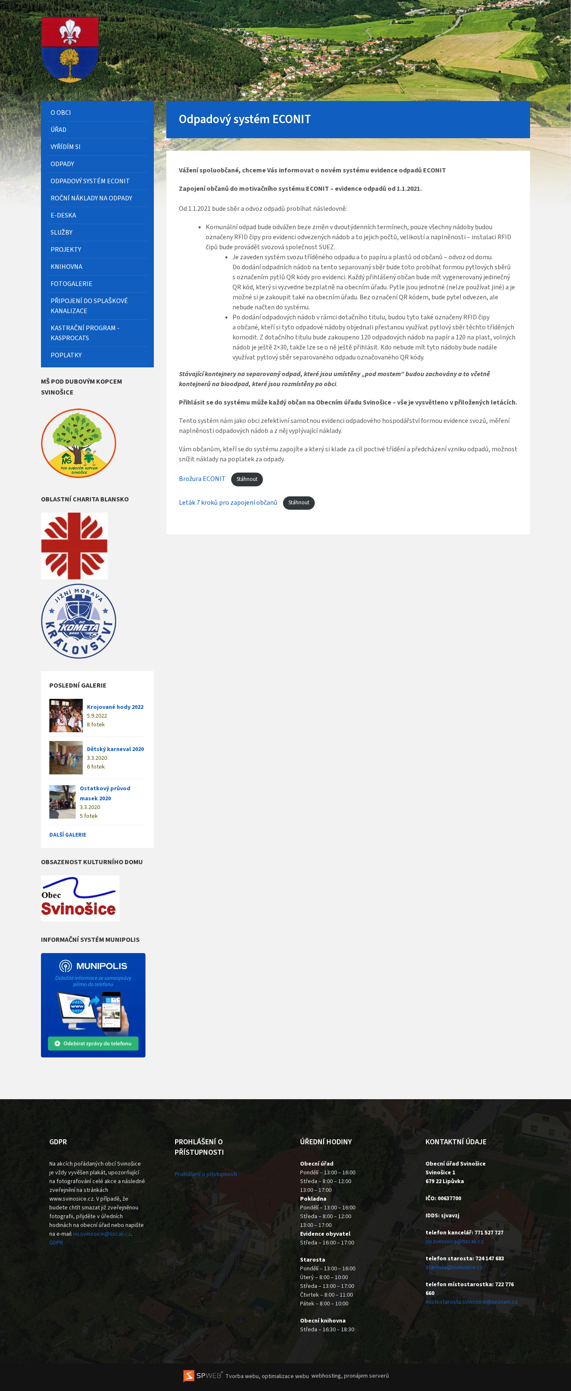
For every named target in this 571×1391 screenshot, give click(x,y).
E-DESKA (63, 215)
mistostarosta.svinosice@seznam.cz (472, 1302)
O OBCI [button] (61, 112)
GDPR (56, 1243)
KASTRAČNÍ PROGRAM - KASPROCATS (85, 333)
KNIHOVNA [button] (66, 266)
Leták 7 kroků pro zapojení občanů (229, 502)
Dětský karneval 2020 (115, 749)
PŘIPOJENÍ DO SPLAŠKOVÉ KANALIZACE (89, 306)
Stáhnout (247, 479)
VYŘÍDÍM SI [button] (66, 147)
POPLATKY (66, 355)
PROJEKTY (66, 249)
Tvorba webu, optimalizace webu (266, 1376)
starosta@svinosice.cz (454, 1267)
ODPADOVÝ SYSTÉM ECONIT (90, 181)
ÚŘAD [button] (58, 129)
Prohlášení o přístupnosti (206, 1174)
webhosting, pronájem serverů (350, 1376)
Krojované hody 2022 (115, 707)
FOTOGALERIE (71, 283)
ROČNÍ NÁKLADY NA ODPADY (91, 198)
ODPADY (62, 164)
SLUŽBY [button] (61, 232)
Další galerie (67, 835)
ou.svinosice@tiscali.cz (102, 1234)
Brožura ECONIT (203, 479)
